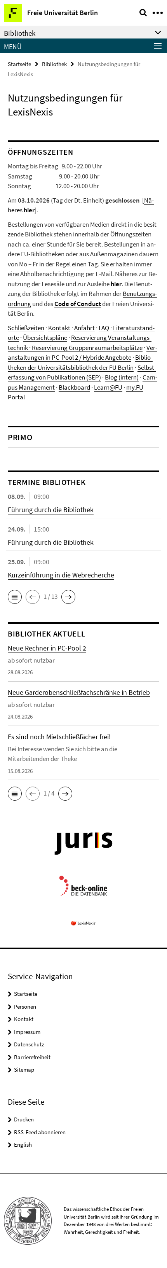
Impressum (27, 1031)
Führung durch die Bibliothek (51, 509)
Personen (25, 1006)
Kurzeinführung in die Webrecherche (61, 574)
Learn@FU (108, 387)
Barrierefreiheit (32, 1057)
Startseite (19, 64)
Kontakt (59, 328)
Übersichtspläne (45, 337)
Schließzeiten (26, 328)
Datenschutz (29, 1044)
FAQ (104, 328)
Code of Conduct (77, 303)
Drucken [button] (24, 1119)
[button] (15, 597)
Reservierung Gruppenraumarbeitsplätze (87, 347)
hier (116, 284)
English (23, 1144)
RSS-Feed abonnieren (40, 1132)
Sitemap (24, 1069)
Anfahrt (84, 328)
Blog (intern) (122, 377)
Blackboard (74, 387)
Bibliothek (54, 64)
